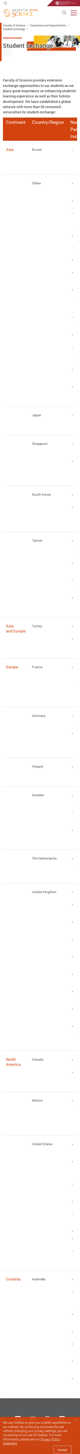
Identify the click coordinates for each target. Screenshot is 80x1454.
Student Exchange (14, 29)
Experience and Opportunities (48, 25)
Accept (62, 1450)
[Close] (76, 1420)
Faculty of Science (14, 25)
